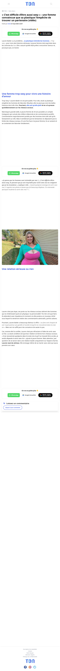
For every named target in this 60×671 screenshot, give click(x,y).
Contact (30, 651)
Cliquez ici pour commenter (12, 407)
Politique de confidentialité (30, 656)
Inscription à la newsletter (30, 649)
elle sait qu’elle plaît (33, 105)
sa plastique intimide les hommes (36, 41)
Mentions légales (30, 655)
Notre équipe (30, 653)
